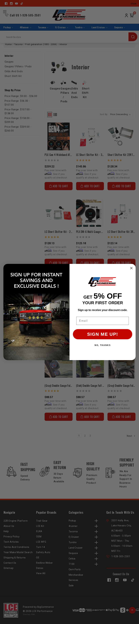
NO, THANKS (103, 345)
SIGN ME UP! (102, 334)
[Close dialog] (131, 268)
